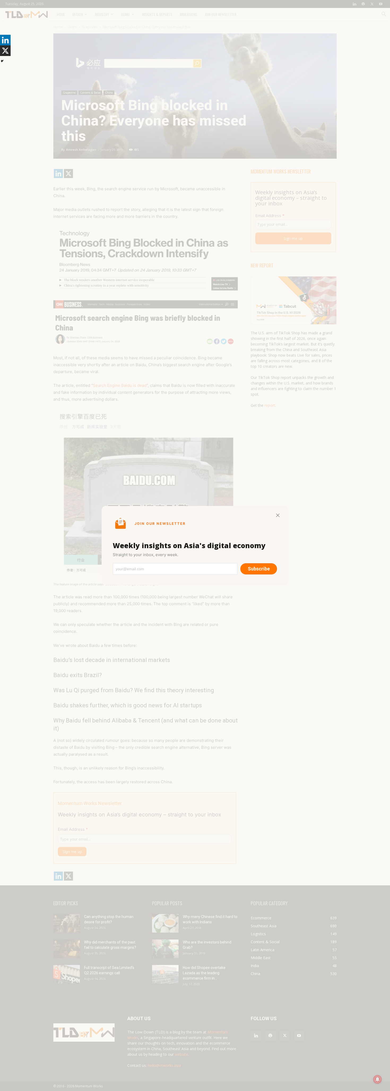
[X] (5, 50)
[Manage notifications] (377, 1079)
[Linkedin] (5, 40)
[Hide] (2, 61)
